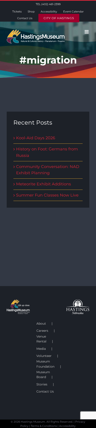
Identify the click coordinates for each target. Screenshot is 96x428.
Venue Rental (41, 338)
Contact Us (45, 391)
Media (41, 349)
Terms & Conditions (44, 426)
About (41, 324)
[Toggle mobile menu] (87, 31)
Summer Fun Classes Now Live (47, 195)
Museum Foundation (45, 363)
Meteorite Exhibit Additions (43, 184)
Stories (41, 384)
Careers (42, 331)
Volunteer (44, 356)
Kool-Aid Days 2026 (35, 137)
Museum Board (43, 374)
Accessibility (67, 426)
